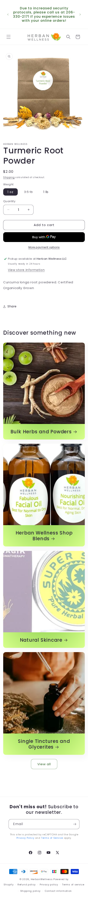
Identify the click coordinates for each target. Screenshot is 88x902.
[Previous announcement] (8, 14)
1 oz (10, 192)
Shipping (9, 177)
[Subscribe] (74, 824)
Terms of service (73, 884)
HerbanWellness (42, 879)
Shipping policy (30, 891)
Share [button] (12, 306)
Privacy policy (49, 884)
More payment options (44, 247)
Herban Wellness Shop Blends (44, 536)
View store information (26, 270)
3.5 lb (30, 193)
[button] (8, 37)
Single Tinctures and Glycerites (44, 744)
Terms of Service (52, 838)
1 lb (45, 192)
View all (44, 764)
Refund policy (27, 884)
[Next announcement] (80, 14)
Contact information (58, 891)
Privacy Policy (25, 838)
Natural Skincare (41, 640)
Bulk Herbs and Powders (41, 432)
